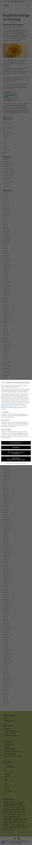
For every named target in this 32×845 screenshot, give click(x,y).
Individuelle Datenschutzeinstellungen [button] (16, 459)
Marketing (6, 420)
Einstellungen (13, 407)
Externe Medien (7, 429)
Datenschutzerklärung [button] (16, 463)
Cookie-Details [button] (9, 463)
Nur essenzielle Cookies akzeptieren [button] (16, 453)
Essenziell (6, 412)
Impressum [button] (24, 463)
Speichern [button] (16, 447)
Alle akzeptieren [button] (16, 443)
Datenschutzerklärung (7, 406)
